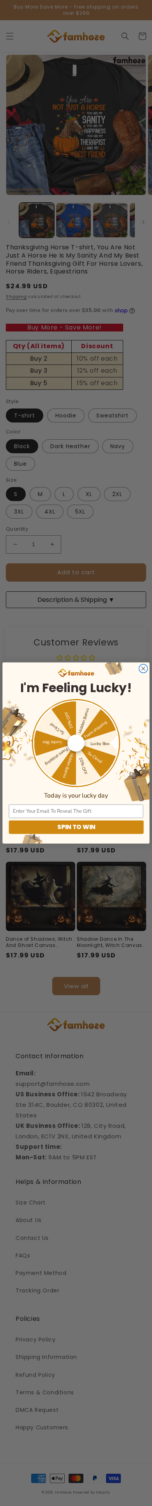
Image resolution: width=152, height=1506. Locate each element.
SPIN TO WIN (76, 827)
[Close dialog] (143, 668)
